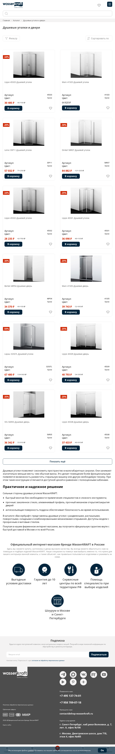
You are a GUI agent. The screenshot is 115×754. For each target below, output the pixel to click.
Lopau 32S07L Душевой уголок (18, 354)
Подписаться (98, 654)
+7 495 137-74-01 (70, 696)
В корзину (13, 108)
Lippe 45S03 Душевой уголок (18, 82)
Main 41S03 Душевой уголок (75, 82)
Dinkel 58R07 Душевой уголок (76, 150)
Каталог (16, 20)
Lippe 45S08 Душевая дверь (75, 422)
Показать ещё (57, 461)
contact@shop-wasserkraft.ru (76, 713)
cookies (31, 750)
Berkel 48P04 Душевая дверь (18, 286)
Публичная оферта (9, 709)
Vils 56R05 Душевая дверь (16, 422)
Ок (102, 750)
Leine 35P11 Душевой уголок (18, 150)
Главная (6, 20)
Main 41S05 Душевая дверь (75, 286)
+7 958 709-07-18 (70, 702)
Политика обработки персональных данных (18, 705)
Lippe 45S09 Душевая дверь (75, 354)
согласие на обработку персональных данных (48, 660)
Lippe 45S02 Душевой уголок (18, 218)
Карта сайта (7, 725)
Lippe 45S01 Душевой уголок (75, 218)
